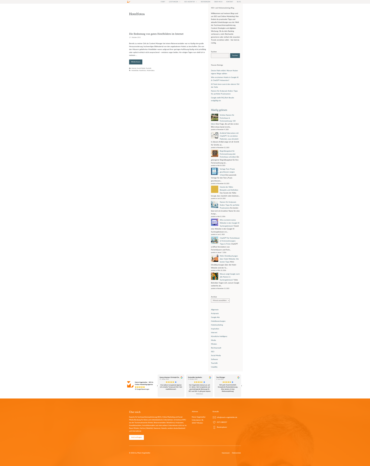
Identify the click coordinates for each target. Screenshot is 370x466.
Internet (133, 68)
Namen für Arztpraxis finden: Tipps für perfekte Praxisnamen (229, 205)
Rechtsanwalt (216, 348)
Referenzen (205, 2)
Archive (214, 297)
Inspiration (215, 329)
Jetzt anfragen (136, 437)
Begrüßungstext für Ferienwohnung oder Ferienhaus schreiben (228, 154)
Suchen (214, 52)
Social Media (141, 68)
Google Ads (215, 317)
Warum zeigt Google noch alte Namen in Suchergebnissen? (230, 277)
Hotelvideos (151, 70)
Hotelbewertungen (218, 321)
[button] (241, 385)
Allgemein (215, 310)
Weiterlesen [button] (199, 394)
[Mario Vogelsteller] (128, 2)
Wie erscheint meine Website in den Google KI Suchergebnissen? (229, 223)
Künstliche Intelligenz (219, 336)
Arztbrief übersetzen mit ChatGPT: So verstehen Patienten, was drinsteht (229, 136)
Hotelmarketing (217, 325)
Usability (214, 367)
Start (163, 2)
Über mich (218, 2)
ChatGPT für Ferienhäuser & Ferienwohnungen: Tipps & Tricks (230, 241)
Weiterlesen (135, 62)
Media (213, 340)
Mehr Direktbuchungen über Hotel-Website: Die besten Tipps (229, 259)
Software (214, 359)
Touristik (148, 68)
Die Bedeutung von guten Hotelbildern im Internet (156, 33)
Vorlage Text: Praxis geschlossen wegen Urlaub (227, 172)
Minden (214, 344)
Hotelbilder (134, 70)
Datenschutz (236, 453)
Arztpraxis (215, 313)
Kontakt (229, 2)
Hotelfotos (142, 70)
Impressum (226, 453)
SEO (212, 352)
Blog (239, 2)
